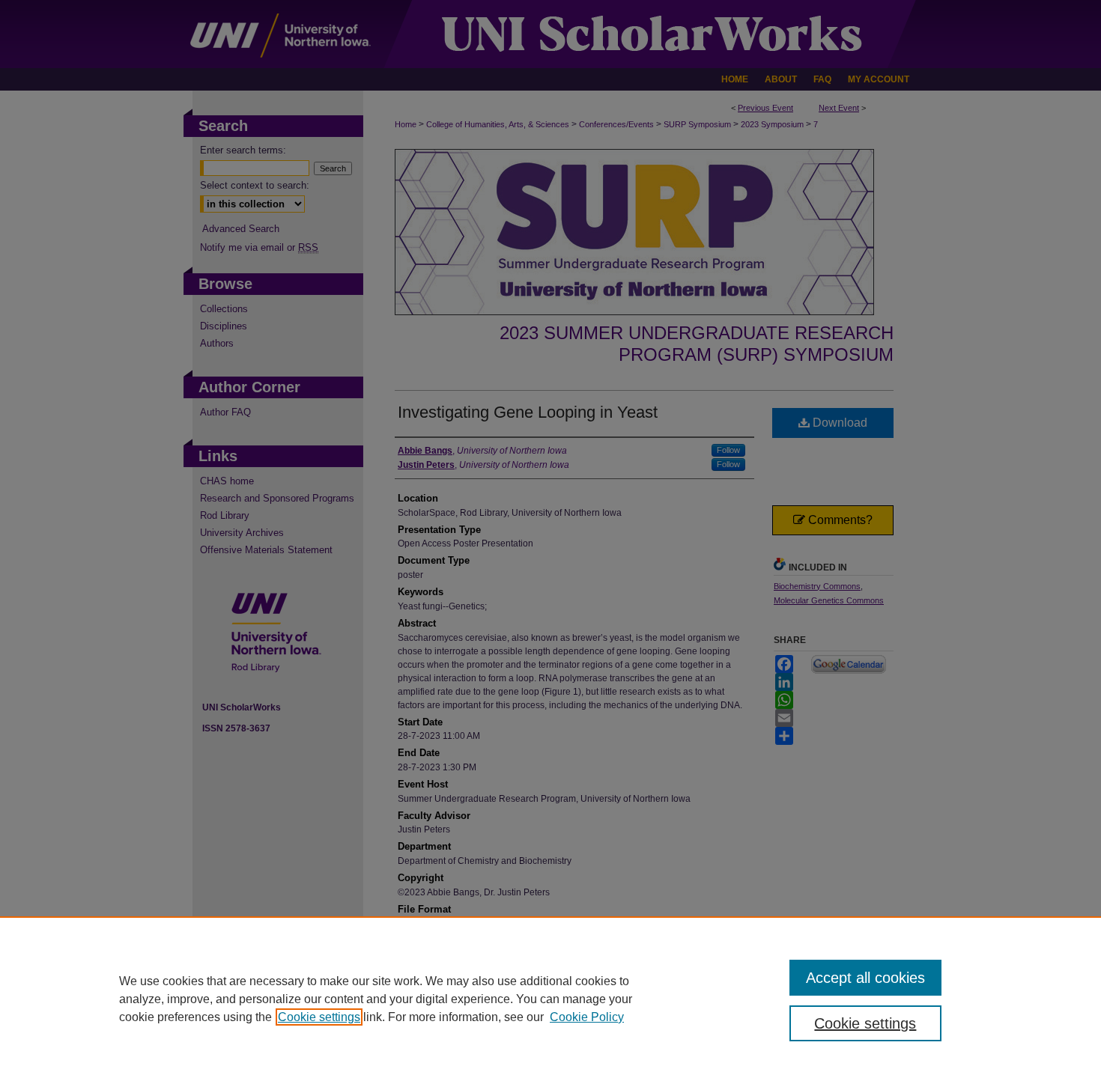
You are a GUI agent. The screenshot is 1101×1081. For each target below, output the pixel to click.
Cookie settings (319, 1017)
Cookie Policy (587, 1017)
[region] (550, 998)
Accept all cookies (865, 977)
